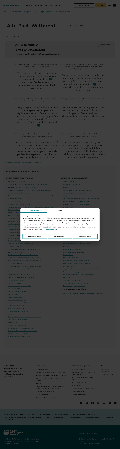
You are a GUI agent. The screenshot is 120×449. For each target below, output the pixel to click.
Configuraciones (59, 236)
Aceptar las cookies (85, 236)
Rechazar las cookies (34, 236)
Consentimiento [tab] (34, 210)
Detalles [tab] (60, 210)
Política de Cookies (50, 229)
